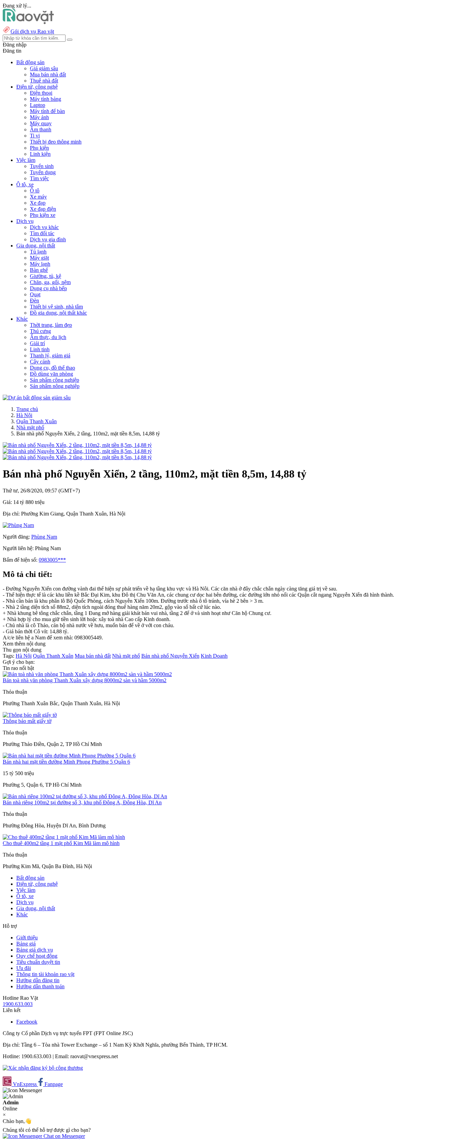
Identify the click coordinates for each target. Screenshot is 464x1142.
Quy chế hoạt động (36, 956)
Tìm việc (39, 178)
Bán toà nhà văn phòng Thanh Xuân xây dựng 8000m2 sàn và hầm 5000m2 (84, 680)
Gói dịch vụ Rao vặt (32, 31)
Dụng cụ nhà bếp (48, 288)
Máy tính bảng (45, 99)
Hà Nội (24, 415)
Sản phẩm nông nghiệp (54, 386)
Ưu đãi (23, 968)
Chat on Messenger (63, 1136)
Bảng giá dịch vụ (34, 950)
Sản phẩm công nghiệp (54, 380)
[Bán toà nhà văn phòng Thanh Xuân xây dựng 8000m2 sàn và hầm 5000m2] (87, 674)
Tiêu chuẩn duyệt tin (38, 962)
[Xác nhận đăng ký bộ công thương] (43, 1068)
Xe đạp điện (43, 209)
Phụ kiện (39, 148)
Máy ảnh (39, 117)
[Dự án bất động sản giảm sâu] (37, 397)
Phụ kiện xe (42, 215)
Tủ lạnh (38, 252)
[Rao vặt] (28, 22)
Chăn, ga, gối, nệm (50, 282)
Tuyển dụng (43, 172)
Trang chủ (27, 409)
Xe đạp (38, 203)
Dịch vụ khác (44, 227)
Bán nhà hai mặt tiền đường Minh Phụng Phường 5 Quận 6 (66, 762)
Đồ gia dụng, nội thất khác (58, 313)
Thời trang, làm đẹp (51, 325)
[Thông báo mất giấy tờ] (30, 715)
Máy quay (41, 123)
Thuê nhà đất (44, 80)
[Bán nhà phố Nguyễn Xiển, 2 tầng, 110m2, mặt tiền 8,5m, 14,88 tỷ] (77, 445)
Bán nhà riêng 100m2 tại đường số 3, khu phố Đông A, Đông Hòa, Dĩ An (82, 802)
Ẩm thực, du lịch (48, 337)
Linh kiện (40, 154)
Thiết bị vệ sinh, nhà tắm (56, 307)
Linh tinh (40, 349)
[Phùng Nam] (18, 525)
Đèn (34, 300)
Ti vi (35, 135)
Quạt (35, 294)
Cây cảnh (40, 361)
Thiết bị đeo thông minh (56, 142)
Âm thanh (40, 129)
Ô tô (34, 190)
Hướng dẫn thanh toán (40, 986)
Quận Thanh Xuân (36, 421)
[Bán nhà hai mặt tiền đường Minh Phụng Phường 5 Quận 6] (69, 756)
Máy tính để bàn (47, 111)
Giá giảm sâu (44, 68)
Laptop (37, 105)
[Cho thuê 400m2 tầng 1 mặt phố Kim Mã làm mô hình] (64, 837)
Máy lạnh (40, 264)
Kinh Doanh (214, 656)
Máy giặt (39, 258)
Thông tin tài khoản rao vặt (45, 974)
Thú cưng (40, 331)
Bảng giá (26, 944)
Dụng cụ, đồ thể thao (52, 368)
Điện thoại (41, 93)
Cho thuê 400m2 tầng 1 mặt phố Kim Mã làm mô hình (61, 843)
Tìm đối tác (42, 233)
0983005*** (52, 560)
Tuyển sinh (42, 166)
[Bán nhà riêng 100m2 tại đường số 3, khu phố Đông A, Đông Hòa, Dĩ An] (85, 796)
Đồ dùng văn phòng (51, 374)
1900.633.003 (18, 1004)
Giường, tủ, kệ (45, 276)
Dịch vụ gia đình (48, 239)
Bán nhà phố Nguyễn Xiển (170, 656)
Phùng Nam (44, 537)
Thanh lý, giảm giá (50, 355)
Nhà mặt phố (30, 427)
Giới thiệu (27, 937)
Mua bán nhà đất (48, 74)
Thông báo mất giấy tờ (27, 721)
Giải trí (37, 343)
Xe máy (38, 197)
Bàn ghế (39, 270)
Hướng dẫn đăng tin (37, 980)
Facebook (26, 1022)
